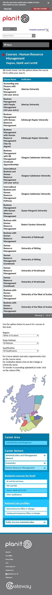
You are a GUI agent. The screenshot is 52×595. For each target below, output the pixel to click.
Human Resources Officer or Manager (21, 509)
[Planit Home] (16, 24)
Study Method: (9, 340)
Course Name (10, 79)
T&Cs (7, 563)
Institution (26, 79)
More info (7, 9)
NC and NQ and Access (15, 481)
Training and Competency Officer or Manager (23, 513)
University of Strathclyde (33, 271)
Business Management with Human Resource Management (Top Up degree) (10, 138)
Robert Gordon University (33, 225)
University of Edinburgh (32, 237)
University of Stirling (31, 248)
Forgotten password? (37, 30)
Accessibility (9, 555)
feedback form (10, 570)
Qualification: (9, 348)
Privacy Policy (9, 559)
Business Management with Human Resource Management (10, 120)
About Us (8, 552)
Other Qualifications (14, 495)
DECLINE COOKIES (40, 9)
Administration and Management (19, 443)
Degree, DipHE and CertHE (16, 490)
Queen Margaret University (34, 211)
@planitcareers (11, 574)
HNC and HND (12, 486)
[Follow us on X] (47, 30)
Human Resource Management (10, 248)
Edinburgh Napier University (34, 120)
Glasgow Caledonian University (35, 158)
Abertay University (30, 89)
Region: (6, 333)
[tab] (26, 457)
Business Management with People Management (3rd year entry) (11, 104)
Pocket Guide (9, 566)
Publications (9, 577)
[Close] (48, 3)
